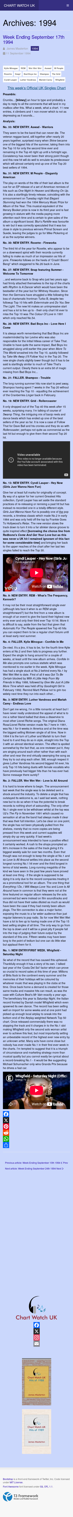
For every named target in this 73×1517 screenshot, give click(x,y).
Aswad (48, 68)
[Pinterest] (36, 1126)
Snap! (18, 74)
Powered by (20, 1497)
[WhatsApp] (36, 1139)
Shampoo (44, 74)
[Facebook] (36, 1114)
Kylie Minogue (11, 68)
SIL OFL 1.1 (46, 1486)
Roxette (8, 74)
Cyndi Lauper (10, 79)
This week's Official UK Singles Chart (36, 87)
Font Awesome (11, 1486)
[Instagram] (36, 1337)
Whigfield (59, 79)
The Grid (56, 74)
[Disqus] (36, 1227)
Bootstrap (8, 1479)
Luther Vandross (28, 79)
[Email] (36, 1344)
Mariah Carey (45, 79)
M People (58, 68)
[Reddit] (36, 1133)
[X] (36, 1120)
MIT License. (16, 1482)
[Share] (36, 1145)
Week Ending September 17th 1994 (33, 39)
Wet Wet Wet (35, 68)
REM (23, 68)
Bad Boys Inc (30, 74)
